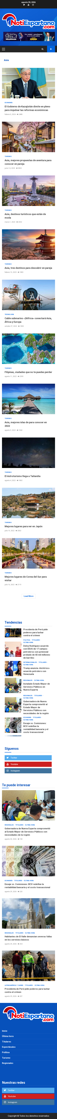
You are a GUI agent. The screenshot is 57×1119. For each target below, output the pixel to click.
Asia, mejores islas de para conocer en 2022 (28, 399)
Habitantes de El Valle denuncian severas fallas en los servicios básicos (13, 721)
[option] (28, 628)
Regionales (28, 658)
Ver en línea (51, 49)
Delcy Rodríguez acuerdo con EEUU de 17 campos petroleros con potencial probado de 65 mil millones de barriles (36, 630)
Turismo (8, 156)
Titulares (43, 640)
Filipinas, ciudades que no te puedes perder (28, 348)
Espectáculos (9, 1047)
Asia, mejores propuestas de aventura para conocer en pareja (28, 137)
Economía (8, 102)
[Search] (42, 49)
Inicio (4, 1031)
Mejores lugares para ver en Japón (28, 503)
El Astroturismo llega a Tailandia (28, 453)
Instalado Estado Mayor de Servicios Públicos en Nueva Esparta (13, 663)
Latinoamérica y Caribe (32, 732)
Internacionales (30, 640)
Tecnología (9, 314)
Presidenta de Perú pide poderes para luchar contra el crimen (28, 966)
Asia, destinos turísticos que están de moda (28, 190)
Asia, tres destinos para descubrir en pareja (28, 244)
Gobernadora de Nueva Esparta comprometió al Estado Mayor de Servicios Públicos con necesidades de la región (13, 683)
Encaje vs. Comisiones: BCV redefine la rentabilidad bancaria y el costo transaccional (13, 703)
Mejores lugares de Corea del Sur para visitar (28, 553)
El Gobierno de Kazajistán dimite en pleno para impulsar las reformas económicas (28, 83)
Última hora (28, 643)
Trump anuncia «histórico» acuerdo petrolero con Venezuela (13, 647)
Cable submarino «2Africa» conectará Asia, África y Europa (28, 295)
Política (6, 1052)
